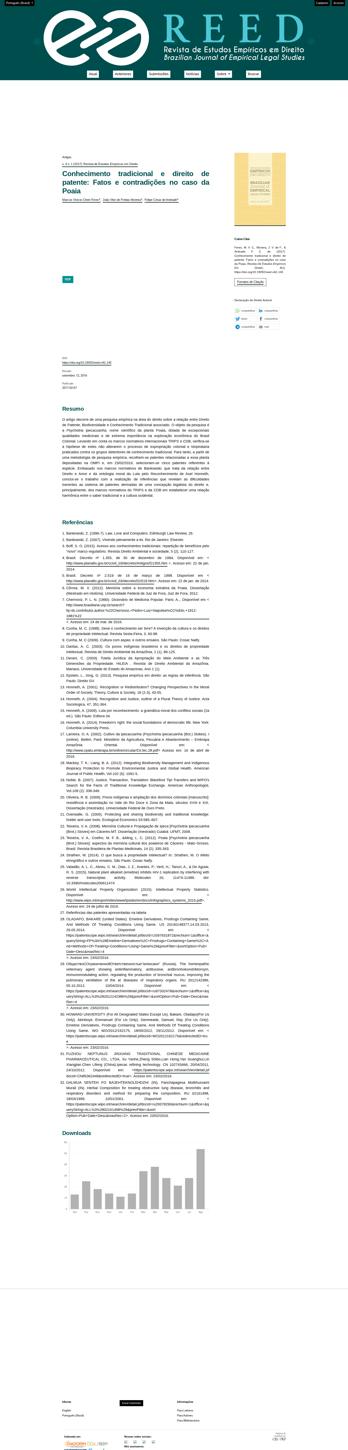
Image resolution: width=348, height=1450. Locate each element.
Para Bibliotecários (188, 1420)
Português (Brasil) (73, 1415)
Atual (93, 74)
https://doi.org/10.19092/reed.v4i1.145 (86, 362)
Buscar (253, 74)
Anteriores (123, 74)
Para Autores (185, 1415)
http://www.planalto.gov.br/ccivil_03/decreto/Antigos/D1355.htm (116, 563)
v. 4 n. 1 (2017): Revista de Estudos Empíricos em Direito (100, 164)
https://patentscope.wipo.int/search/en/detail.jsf (171, 1070)
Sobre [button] (222, 74)
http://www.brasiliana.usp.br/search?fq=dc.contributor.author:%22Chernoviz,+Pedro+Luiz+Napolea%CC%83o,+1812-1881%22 (131, 610)
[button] (245, 311)
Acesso (339, 3)
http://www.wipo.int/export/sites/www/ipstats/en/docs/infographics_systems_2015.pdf (134, 900)
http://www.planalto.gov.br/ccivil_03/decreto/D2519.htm (110, 581)
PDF (68, 279)
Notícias (192, 74)
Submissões (159, 74)
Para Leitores (185, 1410)
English (66, 1410)
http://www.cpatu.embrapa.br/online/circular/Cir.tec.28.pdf (112, 750)
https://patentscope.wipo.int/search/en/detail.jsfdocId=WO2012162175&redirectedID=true (136, 1039)
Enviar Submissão (131, 1403)
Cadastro (322, 3)
